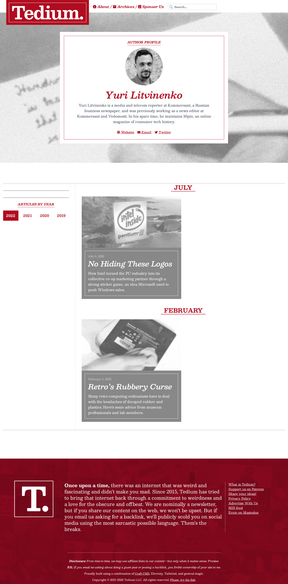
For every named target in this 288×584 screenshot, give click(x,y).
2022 (10, 216)
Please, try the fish (182, 579)
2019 (61, 216)
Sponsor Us (153, 7)
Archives (125, 7)
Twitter (164, 132)
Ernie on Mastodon (243, 512)
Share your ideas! (242, 493)
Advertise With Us (243, 503)
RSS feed (235, 507)
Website (127, 132)
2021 (27, 216)
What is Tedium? (241, 484)
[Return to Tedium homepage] (47, 12)
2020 (44, 216)
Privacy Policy (239, 498)
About (103, 7)
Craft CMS (142, 573)
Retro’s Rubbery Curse (130, 386)
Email (145, 132)
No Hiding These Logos (130, 263)
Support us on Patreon (246, 489)
